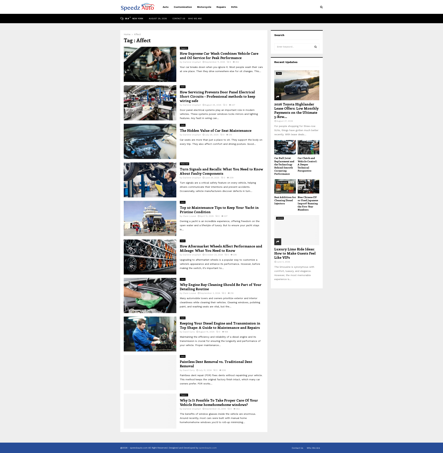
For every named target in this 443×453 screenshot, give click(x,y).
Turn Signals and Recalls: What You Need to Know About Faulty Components (221, 171)
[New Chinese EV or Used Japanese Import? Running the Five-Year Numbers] (308, 186)
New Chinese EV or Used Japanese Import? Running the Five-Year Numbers (308, 203)
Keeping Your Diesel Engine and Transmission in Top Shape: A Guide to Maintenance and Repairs (220, 325)
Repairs (221, 7)
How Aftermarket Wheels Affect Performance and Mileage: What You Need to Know (221, 248)
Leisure (280, 218)
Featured (184, 164)
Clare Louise (189, 216)
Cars (183, 279)
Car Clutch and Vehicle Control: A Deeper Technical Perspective (307, 164)
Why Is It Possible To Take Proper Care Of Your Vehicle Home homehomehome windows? (219, 402)
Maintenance (282, 143)
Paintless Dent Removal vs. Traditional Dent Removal (216, 363)
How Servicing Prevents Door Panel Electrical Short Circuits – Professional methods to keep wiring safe (217, 96)
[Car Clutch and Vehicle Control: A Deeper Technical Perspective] (308, 147)
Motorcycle (204, 7)
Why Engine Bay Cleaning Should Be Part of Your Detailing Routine (220, 286)
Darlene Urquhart (192, 62)
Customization (183, 7)
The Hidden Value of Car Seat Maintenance (215, 130)
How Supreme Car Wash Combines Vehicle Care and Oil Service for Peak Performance (219, 55)
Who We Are (195, 18)
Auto (166, 7)
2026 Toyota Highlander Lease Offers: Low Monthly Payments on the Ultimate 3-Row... (296, 110)
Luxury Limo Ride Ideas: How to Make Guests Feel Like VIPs (295, 253)
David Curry (189, 332)
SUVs (234, 7)
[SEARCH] (315, 46)
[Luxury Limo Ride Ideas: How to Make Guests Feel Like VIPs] (296, 230)
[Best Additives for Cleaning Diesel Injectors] (285, 186)
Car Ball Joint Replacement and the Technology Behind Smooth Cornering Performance (284, 165)
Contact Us (178, 18)
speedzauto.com (208, 448)
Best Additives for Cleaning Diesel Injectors (285, 200)
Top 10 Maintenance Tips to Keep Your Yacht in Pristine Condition (219, 209)
